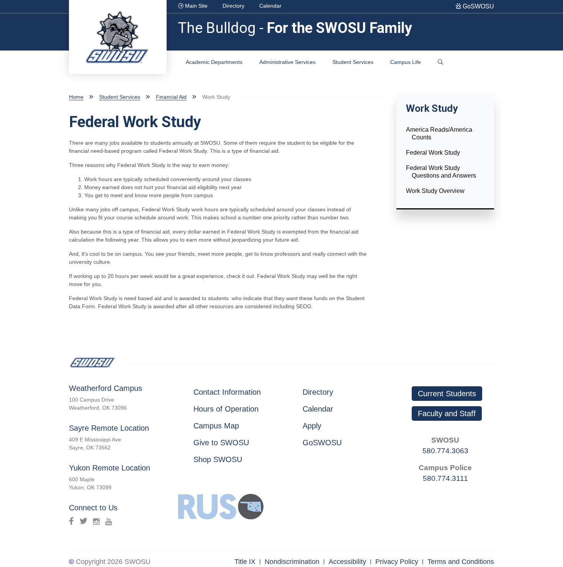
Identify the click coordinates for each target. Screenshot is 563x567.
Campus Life (405, 62)
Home (76, 97)
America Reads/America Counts (439, 133)
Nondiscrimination (292, 561)
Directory (233, 6)
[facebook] (71, 521)
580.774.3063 (445, 451)
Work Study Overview (435, 191)
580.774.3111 (445, 478)
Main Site (195, 6)
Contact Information (227, 392)
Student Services (352, 62)
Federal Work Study (433, 152)
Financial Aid (171, 97)
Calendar (270, 6)
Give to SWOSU (221, 442)
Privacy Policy (396, 561)
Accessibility (347, 561)
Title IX (244, 561)
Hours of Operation (226, 409)
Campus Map (216, 426)
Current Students (447, 393)
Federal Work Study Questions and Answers (441, 172)
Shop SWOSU (217, 459)
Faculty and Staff (447, 413)
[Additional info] (440, 62)
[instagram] (96, 521)
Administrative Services (287, 62)
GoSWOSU (477, 6)
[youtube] (108, 521)
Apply (312, 426)
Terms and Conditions (460, 561)
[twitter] (83, 521)
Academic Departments (214, 62)
